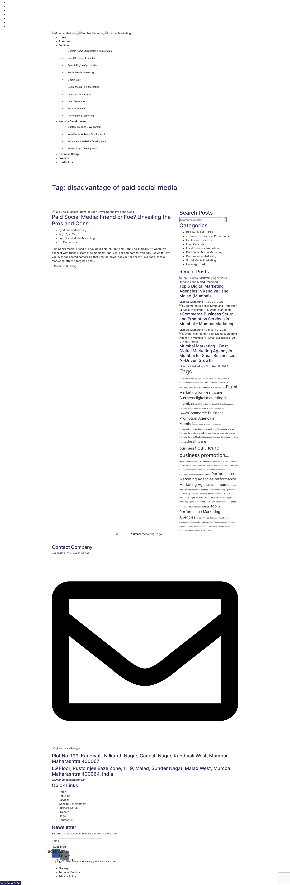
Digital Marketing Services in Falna (208, 404)
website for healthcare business (199, 530)
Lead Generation (77, 101)
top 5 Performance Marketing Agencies (199, 511)
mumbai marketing (194, 469)
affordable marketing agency (191, 378)
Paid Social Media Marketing (77, 238)
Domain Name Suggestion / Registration (90, 50)
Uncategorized (195, 264)
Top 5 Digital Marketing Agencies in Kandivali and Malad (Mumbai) (204, 291)
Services (64, 45)
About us (64, 41)
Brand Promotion (77, 108)
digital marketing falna (216, 387)
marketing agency (214, 461)
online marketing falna (202, 474)
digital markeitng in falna (213, 382)
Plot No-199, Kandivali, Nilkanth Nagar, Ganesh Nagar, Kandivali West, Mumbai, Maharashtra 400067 (140, 758)
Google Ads (74, 79)
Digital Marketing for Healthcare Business (208, 392)
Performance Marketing (81, 115)
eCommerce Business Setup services (217, 437)
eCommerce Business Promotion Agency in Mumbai (201, 418)
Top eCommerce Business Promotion (210, 518)
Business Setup (69, 154)
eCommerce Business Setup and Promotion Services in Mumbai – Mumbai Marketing (207, 319)
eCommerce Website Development (87, 141)
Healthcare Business (199, 240)
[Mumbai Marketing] (65, 32)
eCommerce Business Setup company (209, 433)
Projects (64, 158)
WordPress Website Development (86, 134)
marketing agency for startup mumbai (204, 465)
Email (55, 840)
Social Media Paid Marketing (83, 86)
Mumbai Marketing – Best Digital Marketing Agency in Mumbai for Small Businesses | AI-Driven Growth (208, 353)
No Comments (68, 242)
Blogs (62, 816)
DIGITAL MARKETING (199, 232)
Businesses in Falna (194, 382)
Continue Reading (65, 266)
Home (62, 37)
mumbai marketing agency (213, 469)
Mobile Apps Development (82, 148)
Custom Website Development (84, 126)
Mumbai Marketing (74, 230)
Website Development (73, 121)
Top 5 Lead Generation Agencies (219, 502)
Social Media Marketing (81, 72)
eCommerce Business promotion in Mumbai (205, 429)
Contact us (66, 162)
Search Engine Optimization (83, 65)
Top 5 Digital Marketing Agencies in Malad (203, 498)
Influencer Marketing (79, 94)
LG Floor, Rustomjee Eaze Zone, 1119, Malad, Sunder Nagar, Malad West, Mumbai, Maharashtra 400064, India (142, 771)
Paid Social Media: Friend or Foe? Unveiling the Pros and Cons (111, 220)
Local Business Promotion (82, 58)
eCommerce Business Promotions (207, 236)
